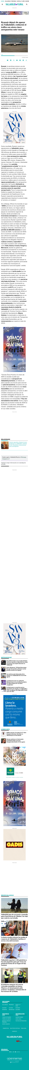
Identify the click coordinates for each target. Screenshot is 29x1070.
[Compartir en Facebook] (10, 60)
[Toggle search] (27, 4)
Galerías (17, 1009)
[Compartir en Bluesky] (17, 60)
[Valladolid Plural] (14, 4)
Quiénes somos (19, 1017)
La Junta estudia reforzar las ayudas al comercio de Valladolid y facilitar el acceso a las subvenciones (14, 939)
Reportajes (11, 1009)
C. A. (2, 54)
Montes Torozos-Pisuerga (6, 1021)
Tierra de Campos (6, 1019)
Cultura (11, 1007)
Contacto (14, 1031)
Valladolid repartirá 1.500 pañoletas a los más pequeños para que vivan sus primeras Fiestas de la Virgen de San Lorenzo (14, 962)
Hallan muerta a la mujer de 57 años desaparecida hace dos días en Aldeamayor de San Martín (16, 734)
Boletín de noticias (15, 1028)
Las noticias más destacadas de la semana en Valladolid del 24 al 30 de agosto (16, 675)
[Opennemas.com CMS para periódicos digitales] (14, 1060)
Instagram (5, 459)
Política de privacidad (21, 1020)
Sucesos (4, 1007)
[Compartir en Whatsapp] (26, 60)
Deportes (4, 1009)
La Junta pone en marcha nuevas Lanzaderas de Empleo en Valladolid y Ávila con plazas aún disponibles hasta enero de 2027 (16, 689)
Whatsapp (23, 457)
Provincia (13, 1)
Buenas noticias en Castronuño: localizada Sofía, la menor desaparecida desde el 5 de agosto (15, 740)
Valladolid (8, 1)
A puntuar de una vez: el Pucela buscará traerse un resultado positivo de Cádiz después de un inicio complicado (16, 683)
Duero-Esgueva (6, 1024)
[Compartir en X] (13, 60)
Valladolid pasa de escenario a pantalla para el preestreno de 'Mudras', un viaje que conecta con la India (14, 916)
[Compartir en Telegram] (20, 60)
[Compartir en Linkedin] (23, 60)
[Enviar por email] (7, 60)
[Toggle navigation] (2, 4)
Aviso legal (18, 1019)
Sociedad (17, 1007)
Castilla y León (21, 1)
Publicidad (23, 1028)
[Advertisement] (14, 424)
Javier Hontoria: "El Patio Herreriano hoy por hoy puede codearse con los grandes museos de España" (16, 669)
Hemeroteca (6, 1028)
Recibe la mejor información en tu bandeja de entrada (13, 463)
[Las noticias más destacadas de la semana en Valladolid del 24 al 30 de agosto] (3, 675)
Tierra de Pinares (6, 1017)
